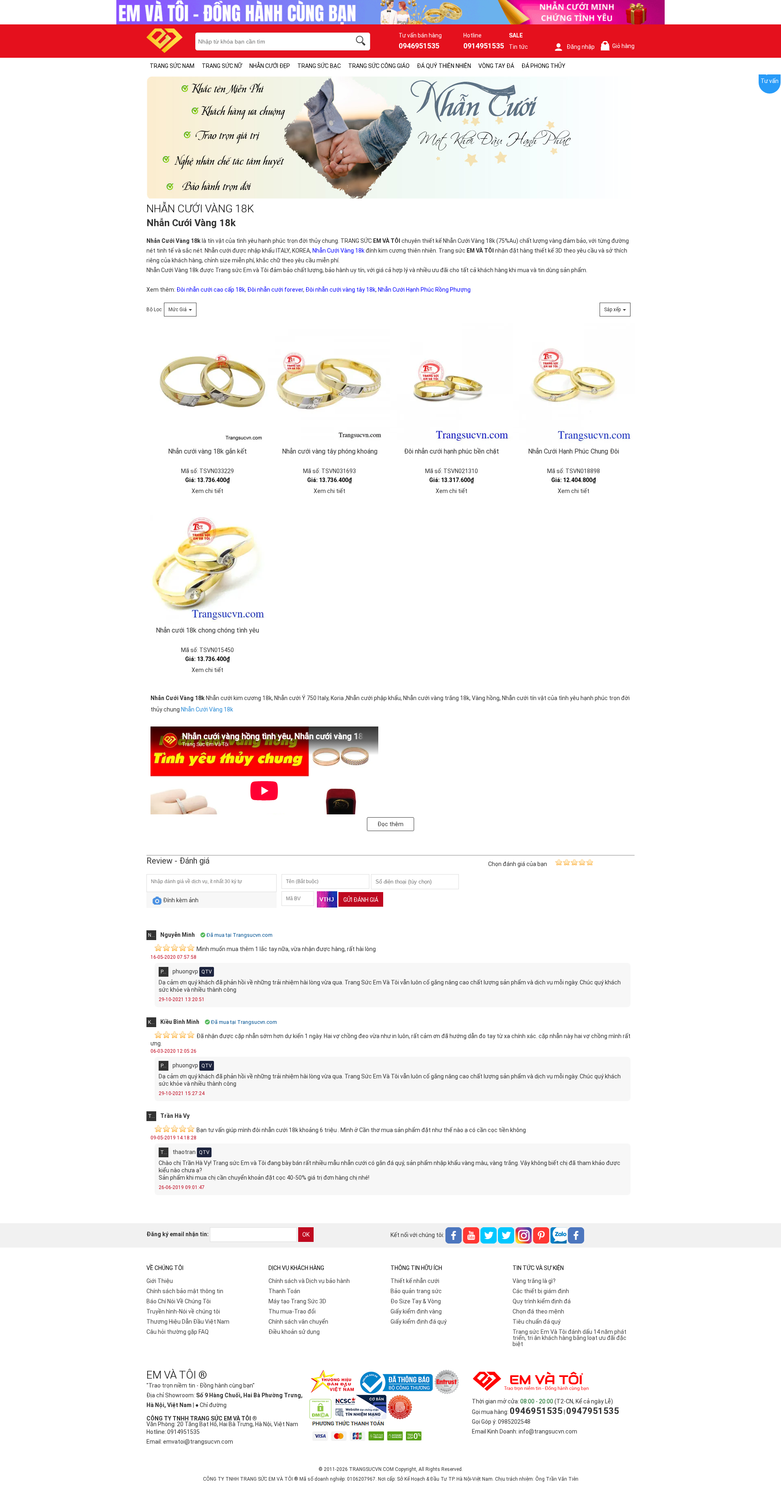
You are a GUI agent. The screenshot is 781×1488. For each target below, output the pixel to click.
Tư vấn (770, 81)
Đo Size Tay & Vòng (415, 1301)
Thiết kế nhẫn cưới (414, 1281)
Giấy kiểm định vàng (416, 1311)
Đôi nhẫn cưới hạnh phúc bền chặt (451, 451)
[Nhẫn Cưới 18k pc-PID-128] (390, 196)
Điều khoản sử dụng (294, 1332)
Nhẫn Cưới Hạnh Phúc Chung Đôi (573, 451)
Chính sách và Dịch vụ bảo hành (309, 1281)
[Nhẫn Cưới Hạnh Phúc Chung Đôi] (574, 384)
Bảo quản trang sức (416, 1291)
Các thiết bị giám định (541, 1291)
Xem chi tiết (207, 491)
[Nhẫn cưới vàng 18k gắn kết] (207, 384)
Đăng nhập (581, 47)
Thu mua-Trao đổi (292, 1311)
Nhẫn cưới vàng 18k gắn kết (207, 451)
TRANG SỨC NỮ (222, 66)
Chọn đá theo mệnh (538, 1311)
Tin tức (518, 47)
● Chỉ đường (211, 1405)
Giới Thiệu (159, 1281)
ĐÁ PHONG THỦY (543, 66)
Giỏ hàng (619, 46)
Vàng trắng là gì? (534, 1281)
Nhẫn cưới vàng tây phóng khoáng (329, 451)
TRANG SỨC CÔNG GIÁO (379, 66)
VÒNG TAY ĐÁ (496, 66)
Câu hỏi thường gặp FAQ (177, 1332)
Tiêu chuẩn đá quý (537, 1321)
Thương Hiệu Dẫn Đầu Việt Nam (187, 1321)
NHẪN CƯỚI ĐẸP (269, 66)
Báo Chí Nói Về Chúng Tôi (178, 1301)
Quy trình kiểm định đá (542, 1301)
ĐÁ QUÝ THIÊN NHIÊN (444, 66)
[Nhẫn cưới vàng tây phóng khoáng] (329, 384)
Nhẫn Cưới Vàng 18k (172, 270)
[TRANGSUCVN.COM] (164, 50)
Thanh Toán (284, 1291)
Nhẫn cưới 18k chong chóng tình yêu (207, 630)
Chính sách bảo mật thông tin (184, 1291)
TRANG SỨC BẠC (319, 66)
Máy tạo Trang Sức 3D (297, 1301)
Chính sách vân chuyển (298, 1321)
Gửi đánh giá (360, 900)
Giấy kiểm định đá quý (418, 1321)
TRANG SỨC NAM (172, 66)
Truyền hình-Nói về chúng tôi (183, 1311)
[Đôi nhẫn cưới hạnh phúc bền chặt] (451, 384)
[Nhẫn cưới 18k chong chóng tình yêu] (207, 563)
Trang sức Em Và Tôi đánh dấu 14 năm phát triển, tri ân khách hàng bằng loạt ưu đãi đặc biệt (569, 1338)
